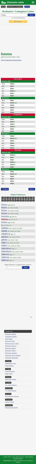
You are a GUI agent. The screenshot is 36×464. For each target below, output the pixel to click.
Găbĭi (10, 243)
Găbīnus (7, 260)
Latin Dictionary (10, 371)
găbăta (9, 240)
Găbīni (10, 246)
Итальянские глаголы (12, 396)
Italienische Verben (10, 379)
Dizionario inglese (10, 348)
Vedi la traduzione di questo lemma (11, 60)
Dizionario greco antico (12, 343)
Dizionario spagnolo (11, 353)
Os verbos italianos (10, 391)
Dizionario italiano (10, 334)
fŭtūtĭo (9, 208)
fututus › (31, 189)
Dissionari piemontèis (11, 407)
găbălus (10, 237)
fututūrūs (9, 216)
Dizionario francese (10, 346)
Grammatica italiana (11, 336)
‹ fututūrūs (5, 189)
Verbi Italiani (9, 339)
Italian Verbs (8, 374)
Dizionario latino (10, 341)
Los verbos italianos (11, 385)
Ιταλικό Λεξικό (9, 402)
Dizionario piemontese (11, 358)
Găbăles (11, 228)
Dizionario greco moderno (12, 355)
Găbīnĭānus (9, 248)
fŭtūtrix (10, 213)
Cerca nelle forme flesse (19, 18)
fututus (27, 6)
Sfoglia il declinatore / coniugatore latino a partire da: (18, 264)
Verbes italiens (9, 366)
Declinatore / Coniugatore (15, 6)
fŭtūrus (8, 205)
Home (3, 6)
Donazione (18, 21)
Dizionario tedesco (10, 351)
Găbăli (10, 231)
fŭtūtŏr (10, 210)
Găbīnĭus (8, 254)
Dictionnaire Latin (10, 363)
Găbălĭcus (8, 234)
